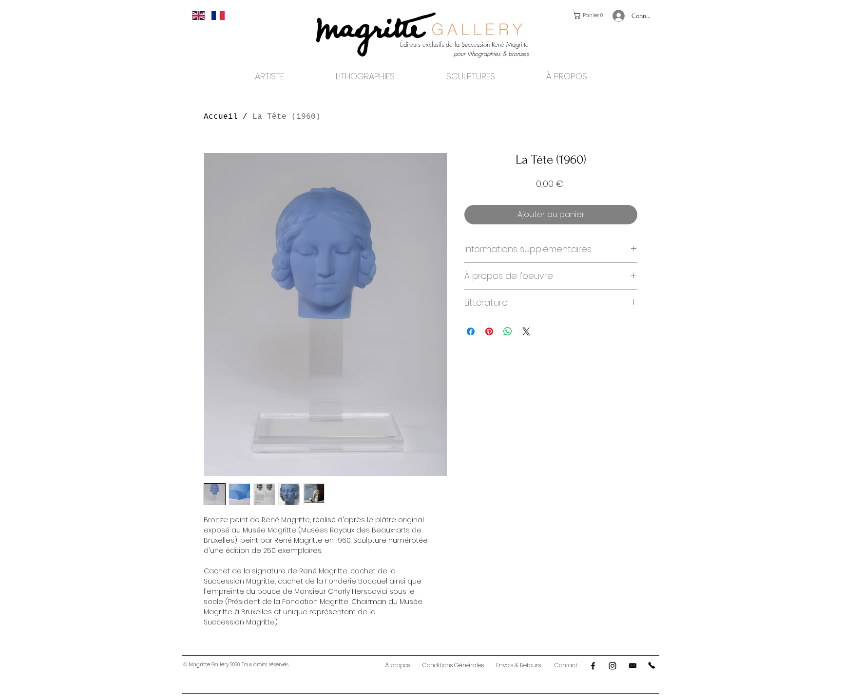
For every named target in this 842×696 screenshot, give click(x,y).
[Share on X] (526, 331)
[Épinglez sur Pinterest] (489, 331)
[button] (589, 15)
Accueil (221, 116)
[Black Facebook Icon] (593, 666)
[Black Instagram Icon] (612, 666)
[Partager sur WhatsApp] (508, 331)
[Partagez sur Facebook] (471, 331)
